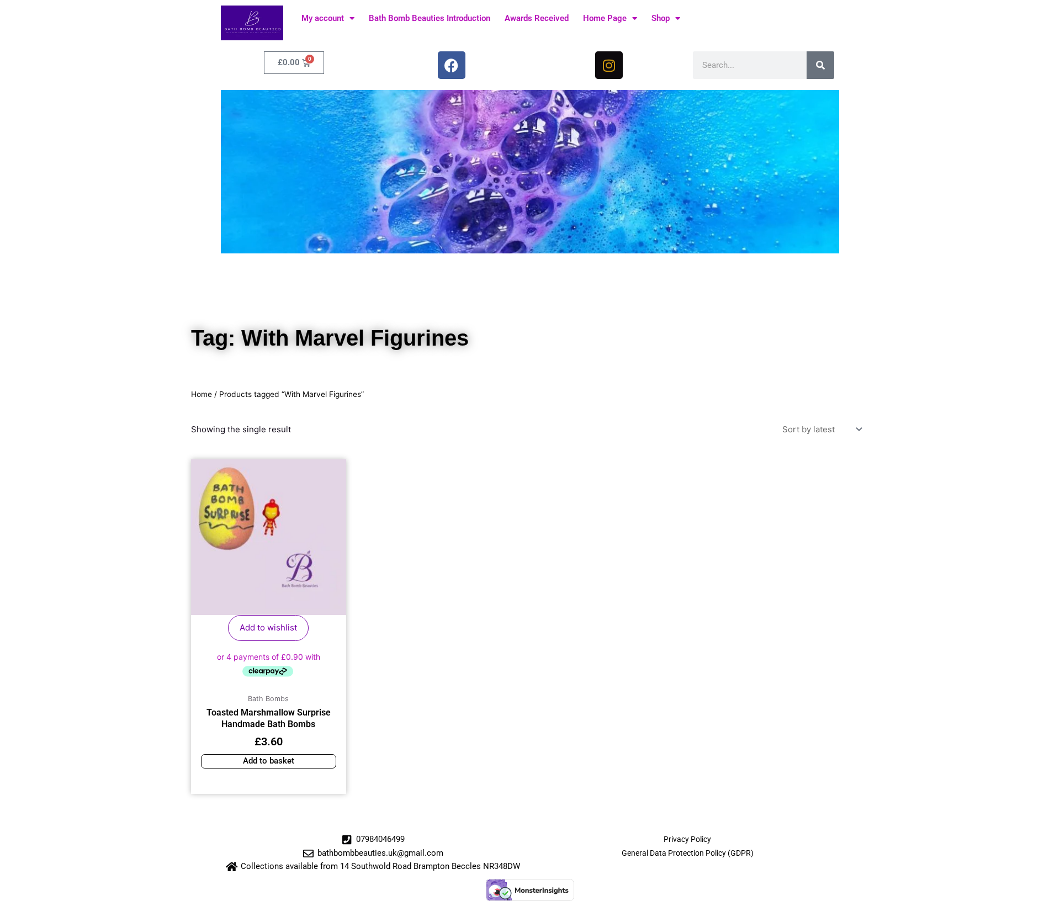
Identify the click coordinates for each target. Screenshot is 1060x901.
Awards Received (537, 18)
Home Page (605, 18)
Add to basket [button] (268, 761)
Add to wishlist (268, 627)
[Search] (820, 65)
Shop (660, 18)
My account (322, 18)
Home (201, 394)
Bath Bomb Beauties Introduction (429, 18)
